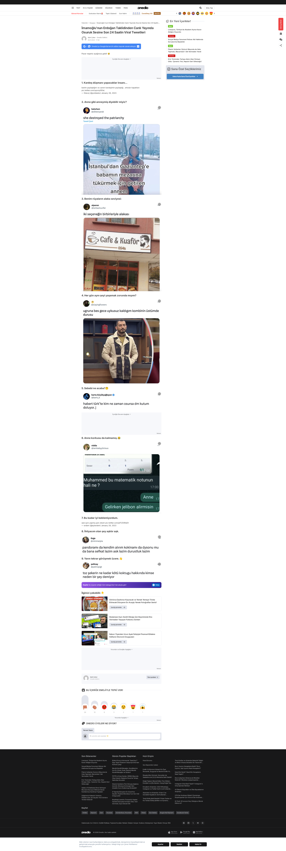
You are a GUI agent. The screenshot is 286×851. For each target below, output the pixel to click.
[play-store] (185, 832)
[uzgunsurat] (211, 13)
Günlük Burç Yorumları (123, 813)
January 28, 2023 (108, 93)
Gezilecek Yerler (182, 813)
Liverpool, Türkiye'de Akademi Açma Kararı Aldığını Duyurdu (184, 31)
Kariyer (136, 823)
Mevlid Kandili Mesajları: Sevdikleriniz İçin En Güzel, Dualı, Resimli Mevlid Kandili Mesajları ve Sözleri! (125, 770)
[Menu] (72, 8)
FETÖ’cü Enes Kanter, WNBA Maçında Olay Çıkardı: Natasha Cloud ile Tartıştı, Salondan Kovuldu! (125, 778)
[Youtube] (198, 823)
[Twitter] (193, 823)
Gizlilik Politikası (104, 823)
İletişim (130, 823)
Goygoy (92, 23)
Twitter (84, 813)
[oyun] (198, 13)
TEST (78, 8)
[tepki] (85, 707)
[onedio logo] (143, 7)
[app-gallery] (198, 832)
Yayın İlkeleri (158, 823)
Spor (170, 26)
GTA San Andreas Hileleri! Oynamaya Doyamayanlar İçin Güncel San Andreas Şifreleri (188, 797)
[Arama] (200, 7)
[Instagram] (184, 823)
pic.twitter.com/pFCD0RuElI (117, 523)
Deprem (93, 813)
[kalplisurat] (206, 13)
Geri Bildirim (94, 823)
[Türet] (180, 13)
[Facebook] (188, 823)
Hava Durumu (147, 760)
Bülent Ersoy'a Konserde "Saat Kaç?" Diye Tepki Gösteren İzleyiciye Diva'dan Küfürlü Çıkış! (125, 762)
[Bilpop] (189, 13)
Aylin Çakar (97, 37)
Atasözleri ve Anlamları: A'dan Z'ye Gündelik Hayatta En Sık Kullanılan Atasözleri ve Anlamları (154, 795)
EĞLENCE (108, 8)
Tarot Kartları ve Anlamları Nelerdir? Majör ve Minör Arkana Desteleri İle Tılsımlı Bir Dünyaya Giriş (189, 762)
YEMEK (118, 8)
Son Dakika (153, 813)
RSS (169, 823)
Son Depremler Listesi (150, 765)
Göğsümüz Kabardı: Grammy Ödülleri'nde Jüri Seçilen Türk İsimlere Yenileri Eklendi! (95, 797)
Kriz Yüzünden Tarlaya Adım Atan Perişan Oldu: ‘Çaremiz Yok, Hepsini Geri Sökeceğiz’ (185, 60)
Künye (165, 823)
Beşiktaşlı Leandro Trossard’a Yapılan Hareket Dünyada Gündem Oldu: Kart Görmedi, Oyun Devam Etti (125, 801)
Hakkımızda (85, 823)
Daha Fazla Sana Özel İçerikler (184, 76)
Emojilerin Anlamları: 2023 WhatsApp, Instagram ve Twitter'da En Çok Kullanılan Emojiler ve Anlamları (157, 789)
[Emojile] (193, 13)
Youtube (109, 813)
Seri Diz (157, 13)
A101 (136, 813)
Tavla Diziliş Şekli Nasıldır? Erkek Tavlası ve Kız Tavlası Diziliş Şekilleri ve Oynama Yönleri (157, 800)
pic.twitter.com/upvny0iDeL (93, 90)
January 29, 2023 (108, 525)
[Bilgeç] (184, 13)
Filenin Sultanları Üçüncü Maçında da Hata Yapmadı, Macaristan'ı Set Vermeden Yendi (184, 50)
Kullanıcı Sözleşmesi (146, 823)
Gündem (171, 36)
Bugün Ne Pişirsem (166, 813)
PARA (126, 8)
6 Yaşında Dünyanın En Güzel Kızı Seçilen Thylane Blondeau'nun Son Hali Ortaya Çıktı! (125, 794)
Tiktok (143, 813)
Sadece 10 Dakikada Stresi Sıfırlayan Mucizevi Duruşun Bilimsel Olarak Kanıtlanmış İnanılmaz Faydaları (94, 790)
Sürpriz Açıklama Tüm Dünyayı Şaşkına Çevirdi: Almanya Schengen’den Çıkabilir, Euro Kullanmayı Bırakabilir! (125, 786)
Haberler (85, 23)
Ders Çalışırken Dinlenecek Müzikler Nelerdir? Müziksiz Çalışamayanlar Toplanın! (187, 780)
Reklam (124, 823)
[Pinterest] (202, 823)
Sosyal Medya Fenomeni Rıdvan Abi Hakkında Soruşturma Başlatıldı (185, 40)
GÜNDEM (98, 8)
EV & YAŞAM (88, 8)
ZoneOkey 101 (147, 13)
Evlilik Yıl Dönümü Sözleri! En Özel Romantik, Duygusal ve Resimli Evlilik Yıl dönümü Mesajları (156, 771)
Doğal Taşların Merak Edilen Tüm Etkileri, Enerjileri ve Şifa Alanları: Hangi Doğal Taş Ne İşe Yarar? (157, 783)
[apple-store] (173, 832)
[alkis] (202, 13)
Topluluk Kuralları (116, 823)
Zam (101, 813)
